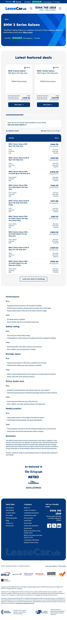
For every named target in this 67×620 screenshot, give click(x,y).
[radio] (8, 2)
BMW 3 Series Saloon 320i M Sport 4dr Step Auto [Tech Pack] (19, 203)
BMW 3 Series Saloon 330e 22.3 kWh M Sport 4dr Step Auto (18, 187)
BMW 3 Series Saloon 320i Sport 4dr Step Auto (18, 145)
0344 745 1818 (55, 512)
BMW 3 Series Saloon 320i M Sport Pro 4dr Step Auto (19, 248)
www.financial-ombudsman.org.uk (25, 603)
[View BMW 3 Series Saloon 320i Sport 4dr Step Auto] (19, 85)
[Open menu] (60, 8)
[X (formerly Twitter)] (54, 526)
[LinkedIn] (59, 526)
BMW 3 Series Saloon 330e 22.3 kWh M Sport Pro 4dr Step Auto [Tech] (18, 263)
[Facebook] (49, 526)
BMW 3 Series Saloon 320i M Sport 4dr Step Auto (19, 159)
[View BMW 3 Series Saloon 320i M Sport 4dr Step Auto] (48, 85)
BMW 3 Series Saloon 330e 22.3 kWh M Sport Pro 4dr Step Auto (18, 234)
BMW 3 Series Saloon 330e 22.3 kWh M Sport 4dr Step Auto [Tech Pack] (18, 218)
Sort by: (44, 131)
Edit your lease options (16, 124)
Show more (28, 32)
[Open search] (31, 8)
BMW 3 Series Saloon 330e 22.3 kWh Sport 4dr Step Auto (19, 172)
